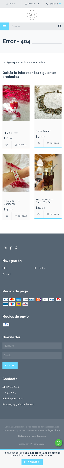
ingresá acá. (54, 430)
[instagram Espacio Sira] (5, 248)
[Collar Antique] (38, 143)
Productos (39, 268)
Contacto (7, 274)
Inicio (5, 268)
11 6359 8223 (9, 392)
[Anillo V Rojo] (6, 145)
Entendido (32, 462)
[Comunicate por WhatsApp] (58, 443)
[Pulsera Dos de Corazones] (6, 216)
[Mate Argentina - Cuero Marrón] (38, 214)
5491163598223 (10, 386)
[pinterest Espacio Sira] (16, 248)
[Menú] (4, 26)
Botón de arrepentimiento (32, 436)
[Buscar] (60, 26)
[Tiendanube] (32, 444)
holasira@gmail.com (13, 398)
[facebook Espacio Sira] (10, 248)
